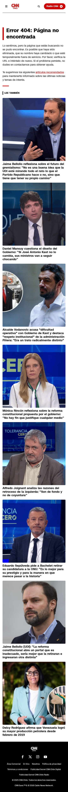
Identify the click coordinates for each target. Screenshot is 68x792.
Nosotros (36, 764)
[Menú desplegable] (6, 6)
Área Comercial (14, 764)
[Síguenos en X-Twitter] (30, 756)
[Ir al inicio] (15, 6)
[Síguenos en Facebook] (22, 756)
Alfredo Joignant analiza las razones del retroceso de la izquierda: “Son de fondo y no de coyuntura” (32, 491)
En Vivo (26, 764)
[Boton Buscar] (39, 6)
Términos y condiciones (17, 769)
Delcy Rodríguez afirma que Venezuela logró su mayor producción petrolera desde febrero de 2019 (34, 731)
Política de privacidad (51, 764)
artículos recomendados (50, 72)
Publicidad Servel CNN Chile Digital (46, 769)
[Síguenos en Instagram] (37, 756)
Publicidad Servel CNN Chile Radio (34, 774)
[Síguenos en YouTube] (45, 756)
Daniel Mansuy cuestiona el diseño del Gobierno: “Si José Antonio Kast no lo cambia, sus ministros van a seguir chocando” (30, 254)
